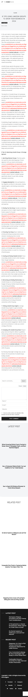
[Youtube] (15, 688)
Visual (20, 386)
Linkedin (10, 685)
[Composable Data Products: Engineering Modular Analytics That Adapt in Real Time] (14, 550)
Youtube (20, 688)
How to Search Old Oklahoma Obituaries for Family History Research (14, 487)
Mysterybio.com (20, 44)
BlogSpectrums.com (10, 48)
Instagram (19, 682)
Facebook (10, 682)
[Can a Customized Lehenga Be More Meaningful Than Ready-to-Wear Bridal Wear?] (4, 654)
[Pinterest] (15, 685)
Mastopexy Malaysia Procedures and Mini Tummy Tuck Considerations (17, 618)
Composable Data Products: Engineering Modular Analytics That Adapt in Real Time (14, 566)
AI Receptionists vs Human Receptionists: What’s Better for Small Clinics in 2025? (17, 625)
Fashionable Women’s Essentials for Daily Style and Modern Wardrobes (17, 661)
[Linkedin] (6, 685)
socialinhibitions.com (10, 44)
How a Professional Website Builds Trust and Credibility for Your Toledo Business (14, 467)
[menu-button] (2, 2)
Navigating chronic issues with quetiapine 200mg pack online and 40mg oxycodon (14, 598)
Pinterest (19, 685)
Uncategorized (4, 22)
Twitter (11, 688)
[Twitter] (7, 688)
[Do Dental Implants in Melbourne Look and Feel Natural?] (14, 518)
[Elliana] (12, 13)
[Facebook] (5, 682)
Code (24, 386)
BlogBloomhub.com (6, 220)
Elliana (15, 12)
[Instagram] (15, 682)
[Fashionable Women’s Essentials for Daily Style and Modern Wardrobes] (4, 661)
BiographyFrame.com (6, 216)
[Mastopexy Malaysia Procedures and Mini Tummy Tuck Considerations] (4, 618)
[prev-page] (13, 492)
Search (23, 381)
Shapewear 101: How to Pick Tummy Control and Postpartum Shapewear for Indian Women (17, 645)
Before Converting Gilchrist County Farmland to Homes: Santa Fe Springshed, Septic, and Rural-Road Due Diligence (14, 446)
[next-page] (15, 492)
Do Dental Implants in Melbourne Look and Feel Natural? (14, 533)
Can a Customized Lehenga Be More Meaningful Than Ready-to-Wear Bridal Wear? (17, 653)
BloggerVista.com (14, 46)
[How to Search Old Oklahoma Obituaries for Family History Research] (14, 478)
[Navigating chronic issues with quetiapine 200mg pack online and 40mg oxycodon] (14, 583)
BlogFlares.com (20, 48)
